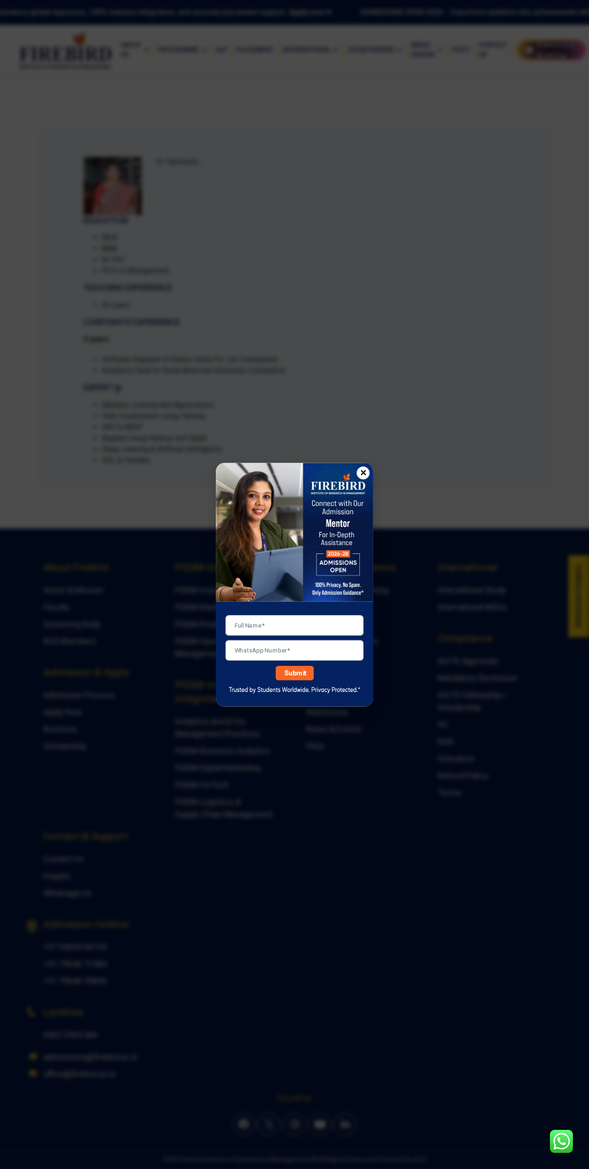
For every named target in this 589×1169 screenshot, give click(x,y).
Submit (295, 673)
